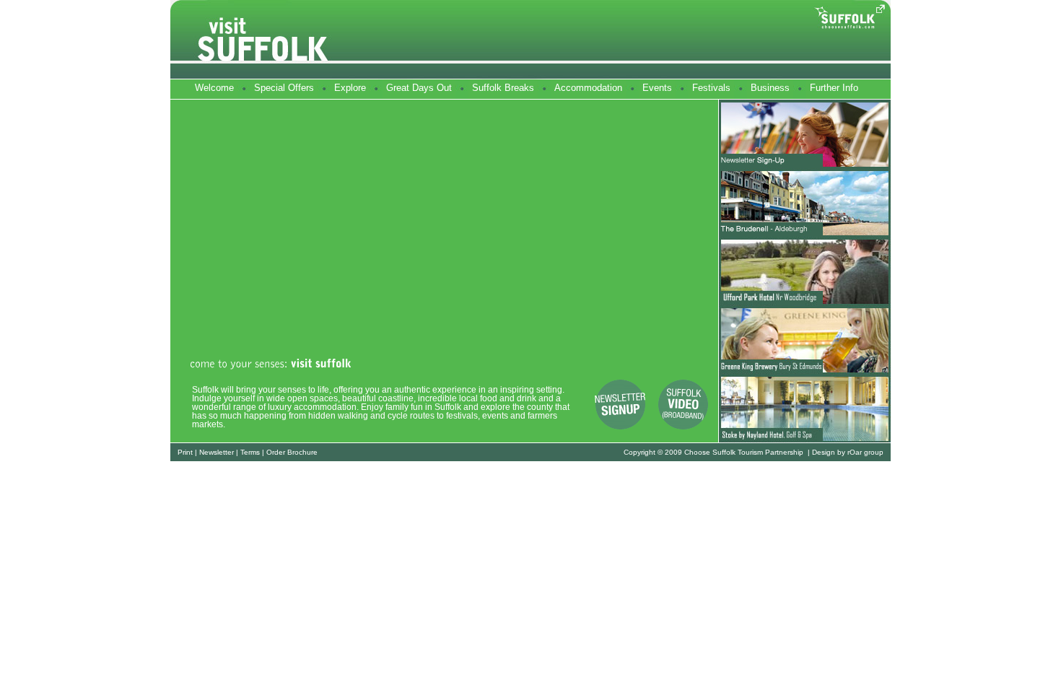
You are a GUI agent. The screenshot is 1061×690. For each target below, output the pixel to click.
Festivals (711, 87)
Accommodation (588, 87)
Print (185, 452)
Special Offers (284, 87)
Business (770, 87)
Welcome (214, 87)
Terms (250, 452)
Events (657, 87)
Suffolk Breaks (503, 87)
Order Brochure (292, 452)
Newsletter (216, 452)
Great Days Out (419, 87)
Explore (350, 87)
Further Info (834, 87)
